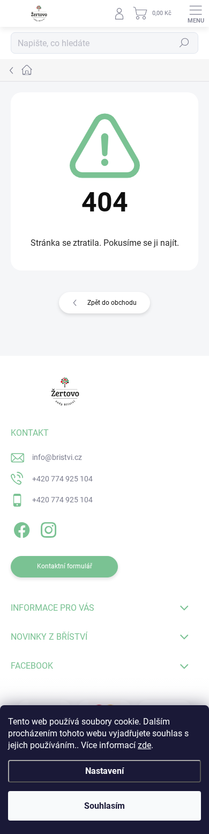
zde (144, 745)
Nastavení (104, 771)
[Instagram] (47, 528)
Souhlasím (104, 806)
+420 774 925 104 (62, 478)
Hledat (184, 43)
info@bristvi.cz (57, 457)
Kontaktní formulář (64, 566)
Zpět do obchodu (112, 302)
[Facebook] (20, 528)
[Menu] (195, 13)
